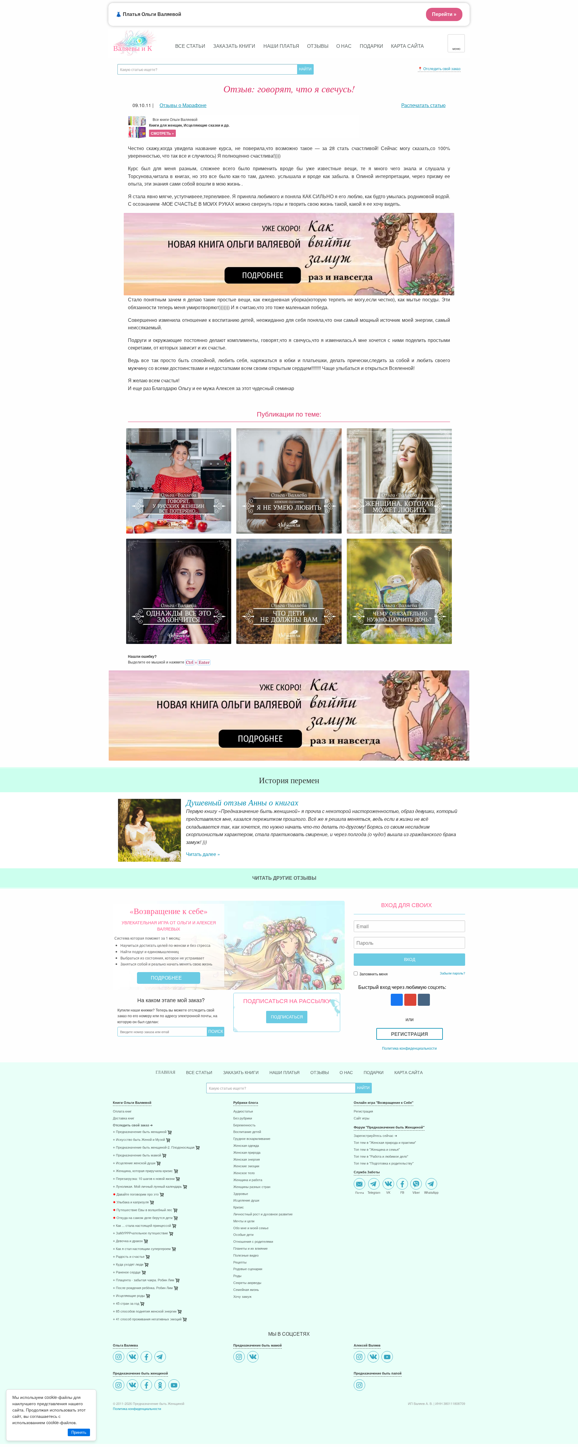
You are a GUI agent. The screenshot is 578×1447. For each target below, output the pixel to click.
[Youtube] (174, 1385)
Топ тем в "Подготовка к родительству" (384, 1163)
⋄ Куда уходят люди (128, 1265)
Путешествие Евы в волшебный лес (142, 1210)
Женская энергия (246, 1160)
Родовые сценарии (247, 1269)
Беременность (244, 1125)
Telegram (374, 1192)
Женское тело (244, 1173)
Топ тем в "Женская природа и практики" (385, 1143)
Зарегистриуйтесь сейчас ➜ (375, 1136)
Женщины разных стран (251, 1187)
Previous (113, 825)
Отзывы (317, 45)
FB (402, 1192)
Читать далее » (203, 854)
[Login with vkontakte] (423, 1000)
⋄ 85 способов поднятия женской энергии (144, 1311)
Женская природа (246, 1153)
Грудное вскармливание (251, 1139)
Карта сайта (407, 45)
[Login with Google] (409, 1000)
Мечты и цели (243, 1221)
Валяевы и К (132, 48)
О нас (344, 45)
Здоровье (240, 1194)
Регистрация (409, 1033)
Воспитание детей (247, 1132)
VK (388, 1192)
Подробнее (167, 977)
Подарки (371, 45)
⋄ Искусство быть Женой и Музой (139, 1140)
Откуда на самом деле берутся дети (142, 1218)
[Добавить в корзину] (198, 1149)
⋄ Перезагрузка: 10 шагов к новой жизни (144, 1179)
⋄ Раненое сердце (127, 1272)
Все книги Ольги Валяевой (189, 126)
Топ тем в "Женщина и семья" (377, 1150)
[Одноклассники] (160, 1385)
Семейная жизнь (246, 1290)
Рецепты (240, 1262)
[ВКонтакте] (133, 1357)
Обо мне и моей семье (251, 1228)
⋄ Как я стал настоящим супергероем (142, 1249)
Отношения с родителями (253, 1242)
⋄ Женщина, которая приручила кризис (143, 1171)
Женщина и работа (247, 1180)
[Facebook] (147, 1357)
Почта (359, 1192)
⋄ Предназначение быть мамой (137, 1155)
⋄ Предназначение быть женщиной (139, 1132)
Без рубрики (242, 1118)
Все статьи (190, 45)
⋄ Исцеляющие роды (129, 1296)
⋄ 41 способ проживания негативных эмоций (147, 1319)
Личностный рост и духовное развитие (263, 1214)
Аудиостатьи (243, 1111)
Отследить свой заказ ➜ (133, 1125)
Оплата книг (122, 1111)
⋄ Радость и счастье (128, 1257)
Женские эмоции (246, 1166)
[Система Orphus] (197, 661)
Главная (165, 1072)
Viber (416, 1192)
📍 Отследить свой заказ (439, 68)
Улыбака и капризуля (131, 1202)
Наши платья (281, 45)
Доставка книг (123, 1118)
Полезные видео (246, 1256)
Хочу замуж (242, 1297)
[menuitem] (168, 1112)
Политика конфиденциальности (409, 1048)
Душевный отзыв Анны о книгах (242, 802)
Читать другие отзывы (285, 877)
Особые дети (243, 1235)
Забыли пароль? (452, 973)
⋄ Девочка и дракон (128, 1241)
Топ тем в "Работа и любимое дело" (381, 1157)
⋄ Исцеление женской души (134, 1163)
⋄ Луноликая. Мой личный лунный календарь (147, 1187)
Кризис (238, 1207)
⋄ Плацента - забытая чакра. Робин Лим (143, 1280)
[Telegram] (160, 1357)
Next (465, 825)
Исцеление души (246, 1200)
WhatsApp (431, 1192)
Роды (237, 1276)
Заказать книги (234, 45)
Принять (78, 1432)
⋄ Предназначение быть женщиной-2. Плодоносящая (153, 1148)
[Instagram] (119, 1357)
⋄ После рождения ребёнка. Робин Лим (143, 1288)
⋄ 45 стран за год (126, 1304)
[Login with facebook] (396, 1000)
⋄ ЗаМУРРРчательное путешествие (140, 1233)
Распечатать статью (423, 105)
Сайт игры (361, 1118)
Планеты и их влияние (250, 1249)
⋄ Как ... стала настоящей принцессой (142, 1226)
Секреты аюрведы (247, 1283)
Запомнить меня (373, 973)
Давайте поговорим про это (136, 1194)
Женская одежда (246, 1146)
